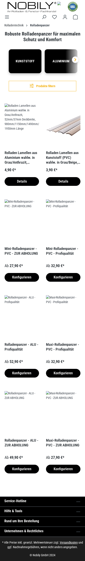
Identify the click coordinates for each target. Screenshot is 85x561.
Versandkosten (69, 542)
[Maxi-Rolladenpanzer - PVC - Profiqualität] (63, 317)
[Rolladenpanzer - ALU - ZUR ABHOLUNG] (22, 413)
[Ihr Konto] (65, 17)
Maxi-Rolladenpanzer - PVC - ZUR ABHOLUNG (62, 442)
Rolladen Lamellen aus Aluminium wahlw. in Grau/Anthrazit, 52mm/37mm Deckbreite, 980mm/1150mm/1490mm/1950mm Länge (21, 158)
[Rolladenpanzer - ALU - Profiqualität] (22, 317)
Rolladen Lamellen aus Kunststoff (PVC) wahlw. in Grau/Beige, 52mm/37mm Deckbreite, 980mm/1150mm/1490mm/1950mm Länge (63, 158)
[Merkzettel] (54, 17)
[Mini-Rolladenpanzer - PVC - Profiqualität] (63, 221)
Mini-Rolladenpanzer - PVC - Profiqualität (62, 251)
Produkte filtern (45, 86)
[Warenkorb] (75, 17)
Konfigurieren (21, 277)
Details (22, 181)
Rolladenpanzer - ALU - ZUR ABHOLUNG (21, 442)
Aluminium (61, 61)
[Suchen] (44, 17)
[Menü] (8, 17)
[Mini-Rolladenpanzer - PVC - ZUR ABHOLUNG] (22, 221)
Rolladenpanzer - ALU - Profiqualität (21, 346)
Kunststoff (25, 61)
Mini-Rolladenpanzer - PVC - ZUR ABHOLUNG (21, 251)
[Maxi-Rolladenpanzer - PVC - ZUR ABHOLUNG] (63, 413)
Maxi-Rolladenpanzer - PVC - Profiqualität (62, 346)
